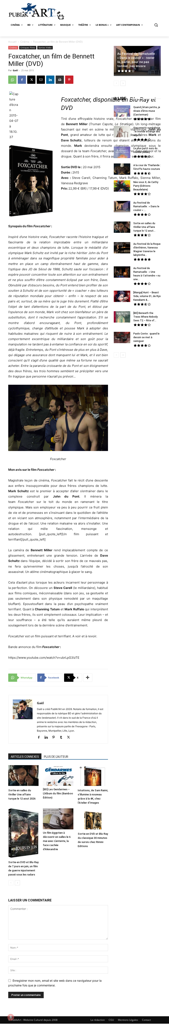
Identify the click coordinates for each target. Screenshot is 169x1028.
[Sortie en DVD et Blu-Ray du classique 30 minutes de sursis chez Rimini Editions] (93, 819)
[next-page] (17, 882)
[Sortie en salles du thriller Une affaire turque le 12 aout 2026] (23, 776)
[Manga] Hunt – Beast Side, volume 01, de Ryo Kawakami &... (147, 296)
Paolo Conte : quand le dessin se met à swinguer (146, 337)
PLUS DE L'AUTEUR (56, 756)
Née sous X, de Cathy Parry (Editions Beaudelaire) (145, 186)
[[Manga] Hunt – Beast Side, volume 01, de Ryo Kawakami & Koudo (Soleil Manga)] (122, 297)
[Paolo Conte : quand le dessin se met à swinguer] (122, 338)
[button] (156, 25)
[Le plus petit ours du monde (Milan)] (122, 153)
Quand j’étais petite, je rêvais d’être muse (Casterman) (146, 111)
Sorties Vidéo (45, 47)
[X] (31, 80)
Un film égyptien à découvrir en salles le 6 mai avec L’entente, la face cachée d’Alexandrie (56, 841)
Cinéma (24, 41)
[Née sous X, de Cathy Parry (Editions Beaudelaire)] (122, 186)
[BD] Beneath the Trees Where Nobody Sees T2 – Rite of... (145, 317)
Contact (146, 1020)
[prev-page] (10, 882)
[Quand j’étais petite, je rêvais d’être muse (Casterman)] (122, 111)
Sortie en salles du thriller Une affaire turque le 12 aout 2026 (21, 794)
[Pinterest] (69, 80)
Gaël (15, 70)
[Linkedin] (50, 80)
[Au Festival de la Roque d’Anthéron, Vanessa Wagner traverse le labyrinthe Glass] (122, 248)
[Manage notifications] (10, 1017)
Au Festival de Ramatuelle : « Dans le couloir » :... (146, 206)
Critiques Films (27, 47)
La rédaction (97, 1020)
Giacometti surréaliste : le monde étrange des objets (146, 131)
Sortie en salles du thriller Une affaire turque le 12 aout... (144, 227)
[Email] (41, 80)
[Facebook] (22, 80)
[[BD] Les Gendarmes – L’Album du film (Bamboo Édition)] (58, 775)
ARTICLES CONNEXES (25, 756)
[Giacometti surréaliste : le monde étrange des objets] (122, 132)
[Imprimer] (60, 80)
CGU (111, 1020)
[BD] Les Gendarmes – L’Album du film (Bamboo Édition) (58, 793)
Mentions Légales (128, 1020)
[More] (87, 678)
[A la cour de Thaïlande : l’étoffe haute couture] (122, 169)
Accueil (12, 41)
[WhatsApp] (12, 80)
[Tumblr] (62, 737)
